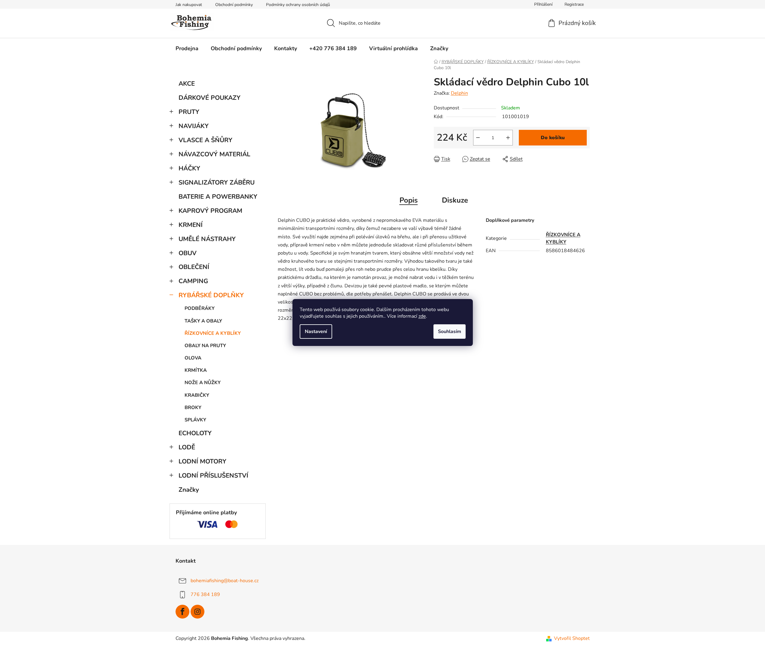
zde (422, 316)
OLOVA (193, 358)
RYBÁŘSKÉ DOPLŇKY (211, 295)
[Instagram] (197, 612)
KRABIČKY (197, 395)
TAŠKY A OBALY (203, 321)
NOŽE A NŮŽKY (203, 382)
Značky (189, 489)
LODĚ (187, 447)
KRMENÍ (191, 225)
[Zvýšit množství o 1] (508, 137)
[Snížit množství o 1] (477, 137)
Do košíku (553, 137)
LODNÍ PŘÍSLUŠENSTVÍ (213, 475)
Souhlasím (449, 331)
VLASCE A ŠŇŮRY (205, 140)
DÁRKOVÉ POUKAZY (209, 97)
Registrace (574, 4)
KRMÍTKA (196, 370)
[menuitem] (187, 48)
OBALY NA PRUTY (205, 345)
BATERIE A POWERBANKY (218, 196)
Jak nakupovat (189, 5)
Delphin (459, 93)
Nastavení (316, 331)
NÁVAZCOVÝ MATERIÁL (214, 154)
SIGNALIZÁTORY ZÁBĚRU (217, 182)
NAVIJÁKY (194, 126)
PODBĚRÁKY (200, 308)
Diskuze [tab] (455, 200)
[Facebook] (182, 612)
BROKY (193, 407)
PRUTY (189, 112)
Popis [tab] (408, 200)
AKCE (187, 83)
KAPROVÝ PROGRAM (210, 210)
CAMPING (193, 281)
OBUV (188, 253)
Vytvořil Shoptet (572, 638)
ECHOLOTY (195, 433)
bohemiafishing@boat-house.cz (225, 580)
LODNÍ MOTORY (202, 461)
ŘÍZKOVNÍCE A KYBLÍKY (213, 333)
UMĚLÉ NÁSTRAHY (207, 239)
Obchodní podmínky (234, 5)
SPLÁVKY (195, 420)
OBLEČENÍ (194, 267)
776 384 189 (205, 594)
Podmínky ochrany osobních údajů (298, 5)
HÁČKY (189, 168)
